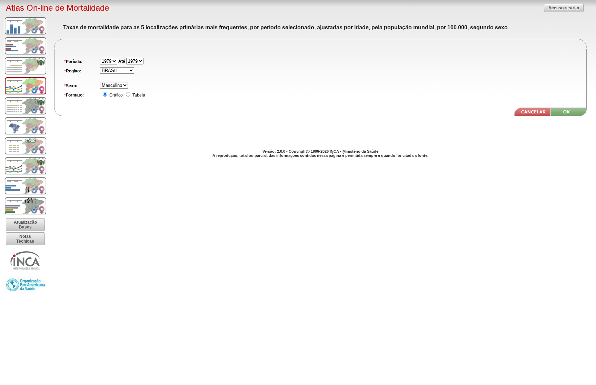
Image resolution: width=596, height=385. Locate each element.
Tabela (138, 95)
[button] (564, 8)
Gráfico (115, 95)
